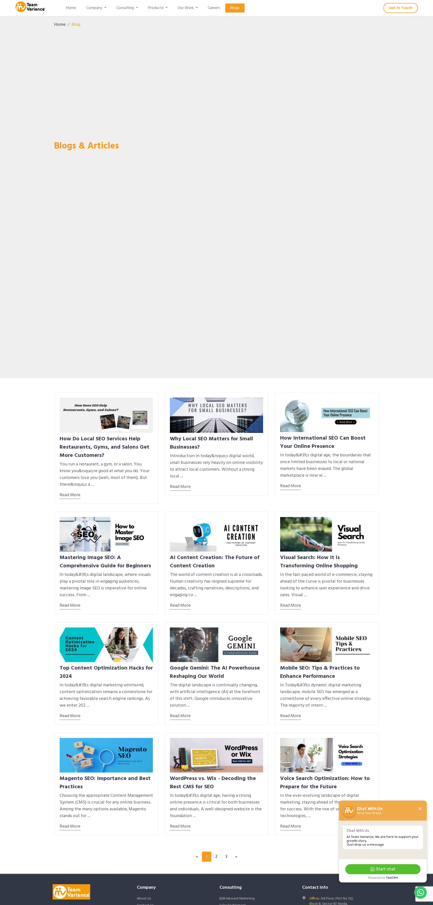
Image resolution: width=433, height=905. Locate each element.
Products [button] (156, 8)
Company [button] (94, 8)
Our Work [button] (186, 8)
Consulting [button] (125, 8)
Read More (70, 495)
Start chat (385, 869)
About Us (144, 898)
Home (71, 8)
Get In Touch (400, 8)
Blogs (235, 8)
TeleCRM (392, 877)
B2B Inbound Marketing (237, 898)
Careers (214, 8)
